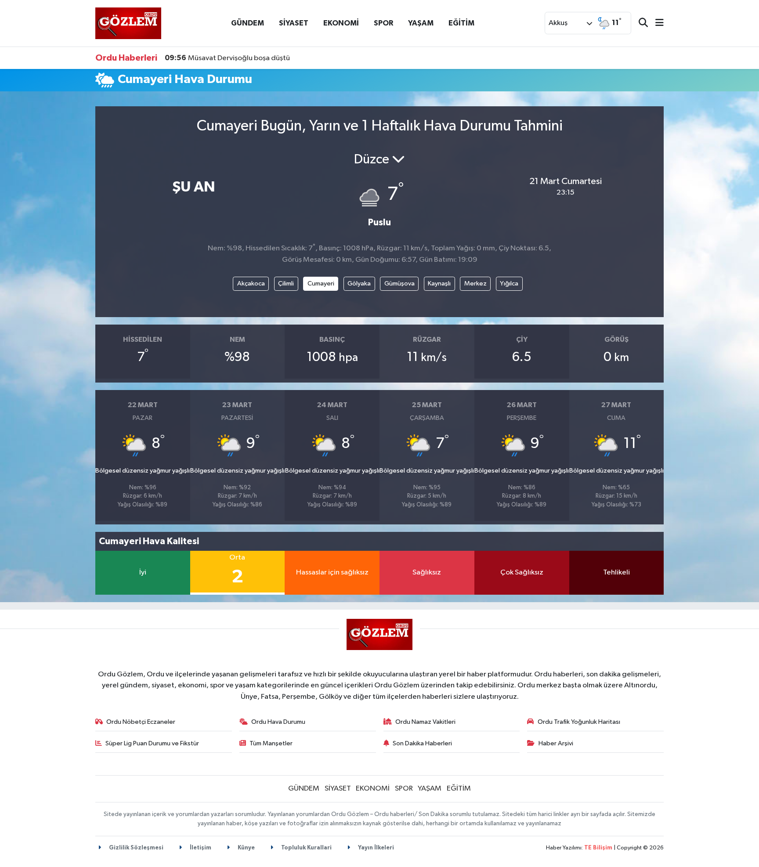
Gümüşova (399, 283)
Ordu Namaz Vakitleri (425, 722)
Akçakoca (251, 283)
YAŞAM (421, 23)
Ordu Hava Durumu (278, 722)
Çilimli (286, 283)
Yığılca (509, 283)
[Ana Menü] (656, 23)
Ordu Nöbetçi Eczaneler (140, 722)
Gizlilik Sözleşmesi (135, 848)
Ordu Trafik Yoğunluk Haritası (579, 722)
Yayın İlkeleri (375, 848)
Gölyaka (359, 283)
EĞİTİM (461, 23)
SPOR (383, 23)
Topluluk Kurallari (306, 848)
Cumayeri (320, 283)
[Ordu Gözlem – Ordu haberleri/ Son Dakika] (128, 23)
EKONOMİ (341, 23)
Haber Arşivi (556, 743)
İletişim (199, 848)
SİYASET (293, 23)
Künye (245, 848)
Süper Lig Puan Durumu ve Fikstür (152, 743)
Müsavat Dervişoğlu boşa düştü (227, 58)
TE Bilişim (598, 848)
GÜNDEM (247, 23)
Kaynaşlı (439, 283)
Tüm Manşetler (271, 743)
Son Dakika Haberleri (422, 743)
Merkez (475, 283)
